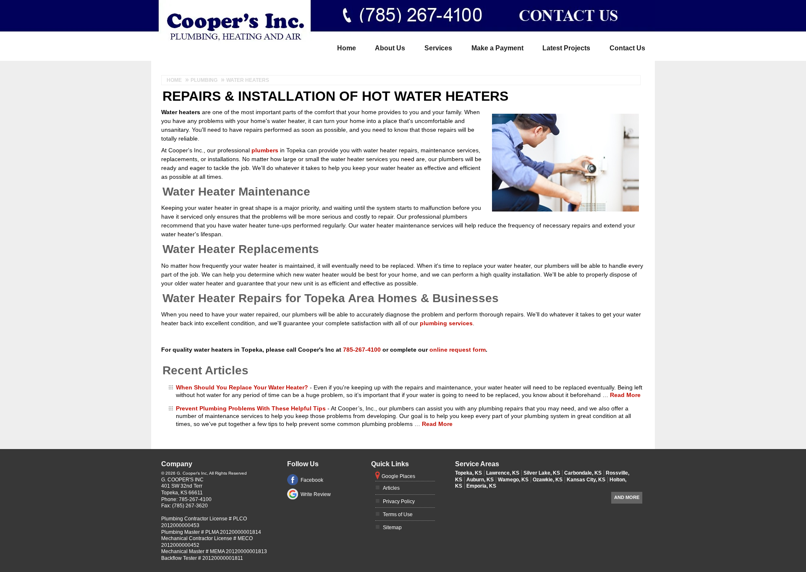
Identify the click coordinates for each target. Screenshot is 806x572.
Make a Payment (497, 48)
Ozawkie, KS (548, 480)
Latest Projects (566, 48)
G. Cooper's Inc (182, 480)
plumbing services (446, 323)
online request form (457, 349)
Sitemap (392, 527)
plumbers (264, 150)
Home (346, 48)
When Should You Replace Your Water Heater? (242, 387)
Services (438, 48)
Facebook (312, 480)
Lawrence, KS (502, 473)
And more (626, 497)
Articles (391, 488)
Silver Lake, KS (541, 473)
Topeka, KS (468, 473)
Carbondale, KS (583, 473)
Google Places (398, 476)
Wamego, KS (513, 480)
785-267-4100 (392, 6)
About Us (390, 48)
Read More (625, 395)
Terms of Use (398, 514)
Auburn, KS (480, 480)
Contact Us (627, 48)
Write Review (316, 494)
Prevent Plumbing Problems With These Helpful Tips (251, 408)
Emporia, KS (481, 486)
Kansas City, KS (586, 480)
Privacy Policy (399, 501)
